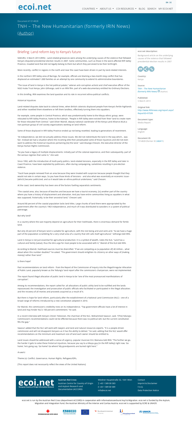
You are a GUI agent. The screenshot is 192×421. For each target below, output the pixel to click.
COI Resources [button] (125, 8)
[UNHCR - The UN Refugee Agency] (149, 412)
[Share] (146, 69)
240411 (159, 141)
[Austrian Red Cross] (48, 412)
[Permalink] (152, 69)
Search (151, 8)
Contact (141, 379)
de (170, 2)
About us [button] (106, 8)
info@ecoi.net (104, 390)
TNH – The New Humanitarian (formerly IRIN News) (152, 90)
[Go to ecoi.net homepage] (35, 6)
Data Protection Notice (148, 390)
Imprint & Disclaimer (147, 383)
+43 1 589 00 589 (107, 386)
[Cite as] (140, 69)
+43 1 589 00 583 (107, 383)
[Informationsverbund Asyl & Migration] (126, 412)
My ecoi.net (166, 8)
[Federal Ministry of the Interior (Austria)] (103, 412)
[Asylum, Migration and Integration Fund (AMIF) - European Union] (85, 412)
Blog (142, 8)
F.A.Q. (140, 386)
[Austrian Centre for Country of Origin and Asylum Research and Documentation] (69, 412)
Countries (89, 8)
